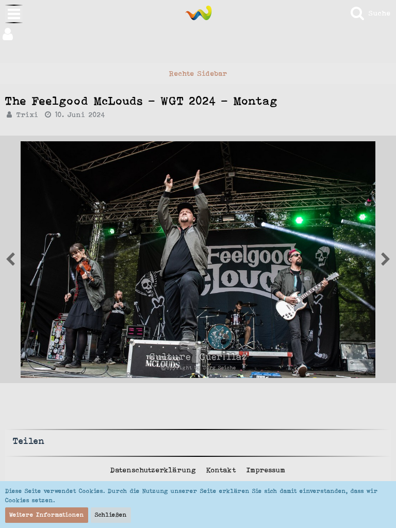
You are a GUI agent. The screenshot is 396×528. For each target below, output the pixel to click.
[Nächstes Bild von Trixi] (10, 259)
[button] (198, 34)
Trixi (27, 114)
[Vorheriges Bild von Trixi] (385, 259)
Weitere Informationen (46, 514)
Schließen (111, 514)
